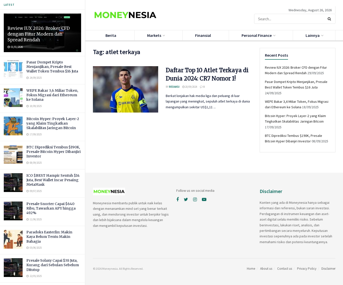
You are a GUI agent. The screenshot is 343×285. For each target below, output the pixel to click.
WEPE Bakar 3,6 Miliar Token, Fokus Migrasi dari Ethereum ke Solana (52, 95)
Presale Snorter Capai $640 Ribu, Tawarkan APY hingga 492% (51, 208)
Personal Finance (257, 35)
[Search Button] (330, 19)
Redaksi (174, 86)
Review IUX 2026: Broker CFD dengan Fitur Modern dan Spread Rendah (39, 34)
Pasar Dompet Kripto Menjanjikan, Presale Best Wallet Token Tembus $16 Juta (52, 66)
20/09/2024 (191, 86)
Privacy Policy (306, 268)
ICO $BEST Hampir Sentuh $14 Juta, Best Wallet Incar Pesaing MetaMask (53, 180)
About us (266, 268)
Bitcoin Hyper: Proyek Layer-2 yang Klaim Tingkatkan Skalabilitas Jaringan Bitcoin (52, 123)
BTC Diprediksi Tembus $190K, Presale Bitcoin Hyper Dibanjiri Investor (53, 151)
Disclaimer (328, 268)
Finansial (203, 35)
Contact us (284, 268)
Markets (154, 35)
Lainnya (313, 35)
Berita (110, 35)
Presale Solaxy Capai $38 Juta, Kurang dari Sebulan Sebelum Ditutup (52, 265)
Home (251, 268)
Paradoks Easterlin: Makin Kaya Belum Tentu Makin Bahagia (49, 236)
